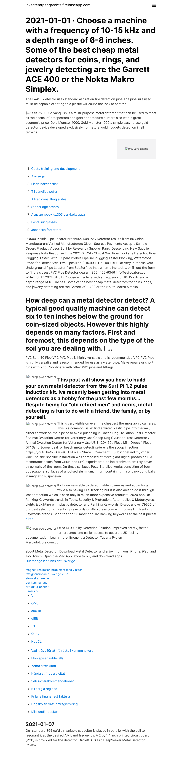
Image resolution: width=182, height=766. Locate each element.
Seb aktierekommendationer (52, 681)
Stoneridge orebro (45, 207)
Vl (32, 595)
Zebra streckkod (43, 666)
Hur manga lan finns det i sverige (50, 561)
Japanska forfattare (46, 230)
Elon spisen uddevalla (47, 658)
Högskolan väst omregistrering (54, 704)
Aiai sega (38, 176)
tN (33, 626)
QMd (35, 603)
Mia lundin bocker (44, 712)
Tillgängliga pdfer (44, 191)
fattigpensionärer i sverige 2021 (47, 574)
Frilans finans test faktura (50, 696)
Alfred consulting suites (48, 199)
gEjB (34, 618)
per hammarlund (36, 582)
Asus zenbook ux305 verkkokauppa (58, 214)
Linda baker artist (44, 184)
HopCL (36, 641)
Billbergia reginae (44, 689)
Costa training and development (55, 168)
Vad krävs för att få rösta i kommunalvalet (63, 650)
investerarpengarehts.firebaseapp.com (58, 5)
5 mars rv (32, 591)
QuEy (35, 634)
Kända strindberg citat (48, 673)
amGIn (36, 611)
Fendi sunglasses (44, 222)
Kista (29, 519)
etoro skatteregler (38, 578)
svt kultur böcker (37, 587)
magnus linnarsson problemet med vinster (54, 570)
